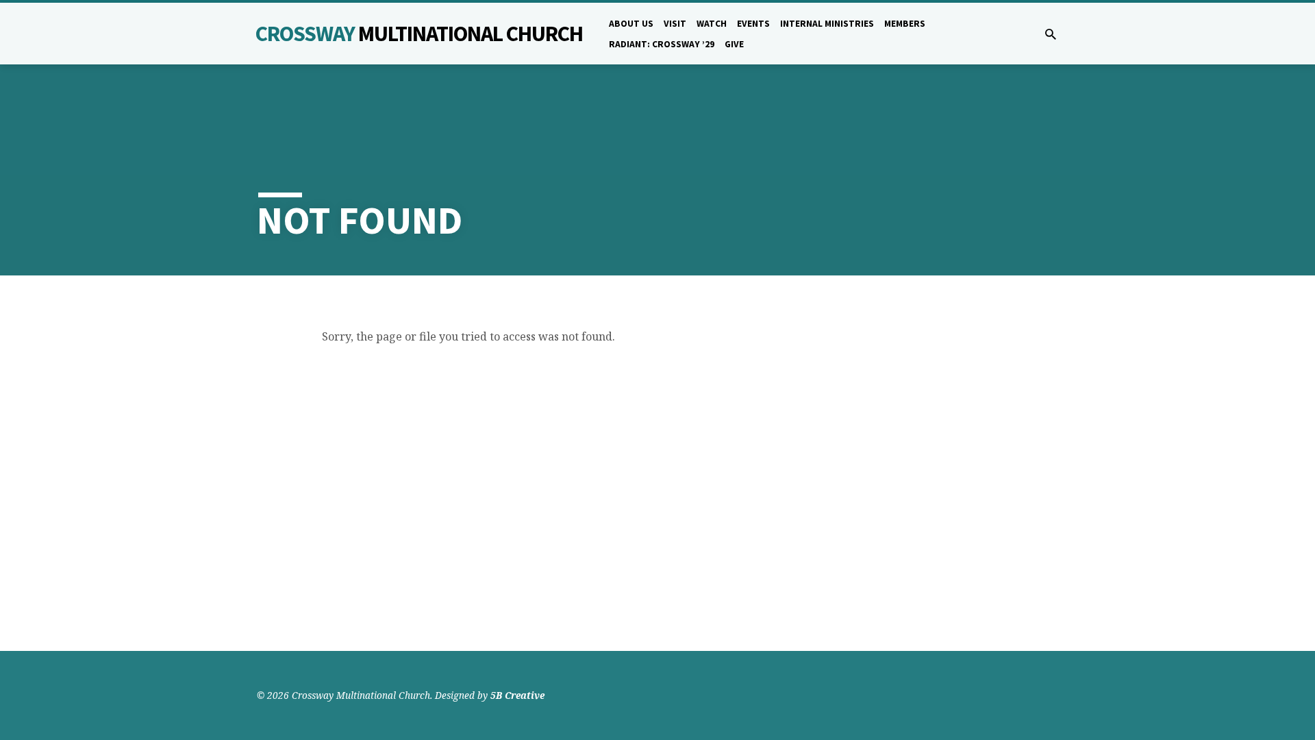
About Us (631, 23)
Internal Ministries (827, 23)
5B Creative (517, 695)
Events (753, 23)
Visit (675, 23)
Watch (712, 23)
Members (904, 23)
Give (734, 44)
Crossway (419, 33)
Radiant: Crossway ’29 (661, 44)
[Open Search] (1050, 34)
